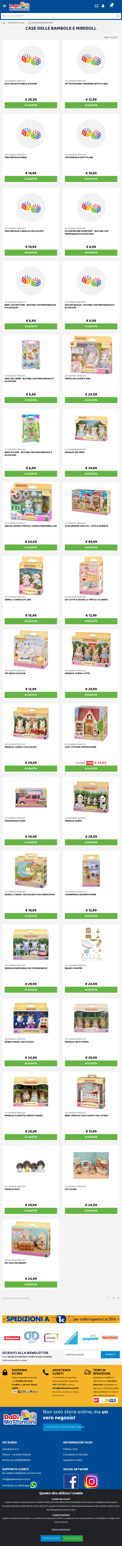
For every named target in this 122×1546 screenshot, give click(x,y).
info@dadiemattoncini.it (16, 1479)
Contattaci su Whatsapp (16, 1486)
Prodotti (111, 38)
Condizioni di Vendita (75, 1455)
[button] (112, 6)
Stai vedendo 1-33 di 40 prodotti (15, 1298)
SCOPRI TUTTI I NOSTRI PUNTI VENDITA (63, 1427)
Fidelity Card (70, 1449)
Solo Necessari (51, 1538)
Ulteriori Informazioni (61, 1529)
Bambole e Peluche (16, 22)
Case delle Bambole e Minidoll (40, 22)
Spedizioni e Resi (72, 1460)
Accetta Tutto (72, 1538)
